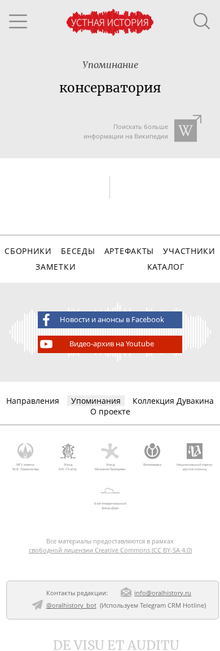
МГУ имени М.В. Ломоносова (25, 466)
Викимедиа (152, 464)
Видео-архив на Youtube (111, 344)
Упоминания (96, 400)
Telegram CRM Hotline (172, 605)
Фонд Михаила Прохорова (110, 466)
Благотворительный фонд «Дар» (110, 505)
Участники (189, 251)
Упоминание (110, 64)
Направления (32, 400)
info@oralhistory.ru (162, 592)
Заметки (56, 266)
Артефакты (129, 251)
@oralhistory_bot (71, 605)
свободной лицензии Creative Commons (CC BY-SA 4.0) (110, 550)
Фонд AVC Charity (68, 466)
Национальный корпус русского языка (195, 466)
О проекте (110, 411)
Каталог (165, 266)
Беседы (78, 251)
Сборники (28, 251)
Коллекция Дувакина (173, 400)
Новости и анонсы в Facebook (112, 319)
